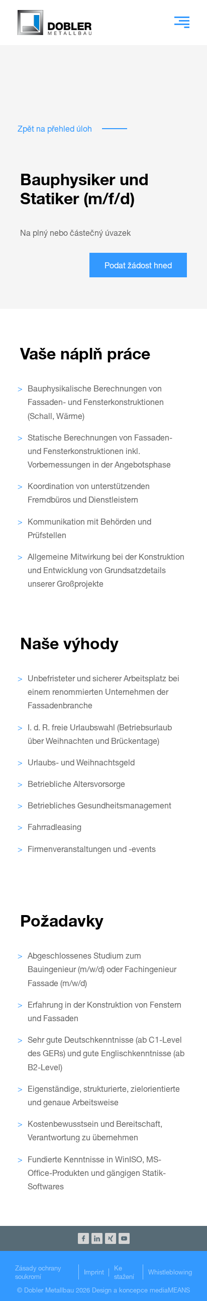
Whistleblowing (170, 1272)
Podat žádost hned (138, 265)
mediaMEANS (170, 1290)
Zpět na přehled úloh (55, 128)
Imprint (94, 1272)
